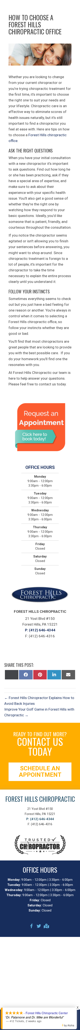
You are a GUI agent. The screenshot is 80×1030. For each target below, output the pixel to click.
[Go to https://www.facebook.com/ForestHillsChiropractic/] (31, 927)
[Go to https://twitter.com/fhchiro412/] (38, 927)
